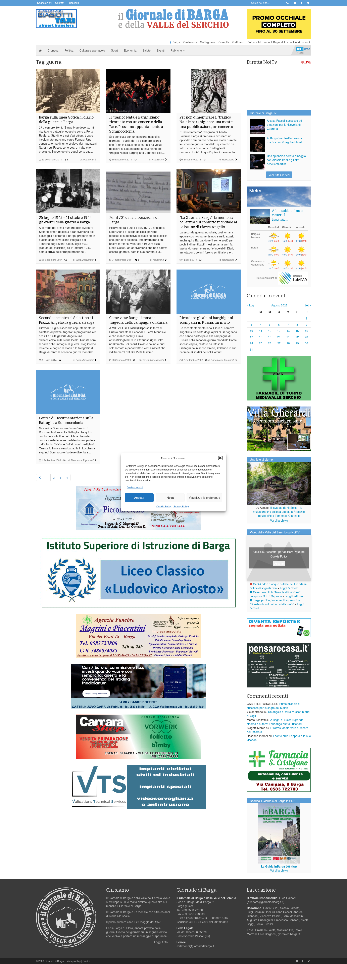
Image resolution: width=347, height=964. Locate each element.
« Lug (250, 305)
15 (297, 331)
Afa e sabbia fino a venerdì (287, 213)
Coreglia (223, 42)
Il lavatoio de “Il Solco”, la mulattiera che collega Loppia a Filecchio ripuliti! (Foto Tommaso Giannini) (279, 512)
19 (269, 337)
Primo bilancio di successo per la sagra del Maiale (273, 706)
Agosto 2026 (279, 305)
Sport (114, 50)
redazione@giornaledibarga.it (195, 946)
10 (251, 331)
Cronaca (53, 50)
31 (251, 349)
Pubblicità (73, 3)
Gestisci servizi (135, 487)
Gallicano (238, 42)
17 (251, 337)
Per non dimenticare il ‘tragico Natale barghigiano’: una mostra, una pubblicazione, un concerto (207, 122)
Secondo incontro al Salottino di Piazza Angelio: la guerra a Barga (66, 320)
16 (306, 331)
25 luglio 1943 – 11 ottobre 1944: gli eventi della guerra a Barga (65, 219)
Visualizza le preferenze (204, 498)
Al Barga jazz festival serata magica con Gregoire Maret (284, 140)
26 (269, 343)
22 (297, 337)
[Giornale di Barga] (173, 18)
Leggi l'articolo (289, 588)
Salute (147, 50)
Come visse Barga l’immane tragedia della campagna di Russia (138, 320)
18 (260, 337)
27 (279, 343)
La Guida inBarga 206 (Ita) (279, 866)
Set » (307, 305)
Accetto (279, 564)
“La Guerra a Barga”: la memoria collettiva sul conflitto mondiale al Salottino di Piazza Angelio (208, 222)
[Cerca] (287, 2)
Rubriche (176, 50)
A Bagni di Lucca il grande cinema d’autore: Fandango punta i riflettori (275, 722)
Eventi (160, 50)
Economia (130, 50)
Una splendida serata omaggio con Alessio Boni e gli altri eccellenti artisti (286, 160)
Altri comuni (302, 42)
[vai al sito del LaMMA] (293, 277)
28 (288, 343)
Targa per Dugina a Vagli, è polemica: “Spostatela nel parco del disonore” (275, 602)
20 (279, 337)
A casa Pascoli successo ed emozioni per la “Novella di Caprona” (284, 125)
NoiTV (303, 50)
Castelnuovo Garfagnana (199, 42)
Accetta (139, 498)
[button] (220, 458)
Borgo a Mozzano (258, 42)
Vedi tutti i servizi (279, 175)
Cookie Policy (163, 506)
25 (260, 343)
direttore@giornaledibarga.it (265, 902)
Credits (86, 961)
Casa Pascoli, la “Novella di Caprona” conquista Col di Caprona (275, 594)
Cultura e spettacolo (92, 50)
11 (260, 331)
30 (306, 343)
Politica (68, 50)
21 (288, 337)
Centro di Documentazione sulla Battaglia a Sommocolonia (66, 420)
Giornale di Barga (54, 961)
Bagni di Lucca (282, 42)
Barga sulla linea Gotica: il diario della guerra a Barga (66, 119)
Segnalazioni (44, 3)
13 (279, 331)
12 (269, 331)
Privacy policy (73, 961)
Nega (170, 498)
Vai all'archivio (279, 520)
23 (306, 337)
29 (297, 343)
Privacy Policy (181, 506)
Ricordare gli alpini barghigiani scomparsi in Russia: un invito (206, 320)
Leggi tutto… (280, 219)
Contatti (59, 3)
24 (251, 343)
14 (288, 331)
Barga (176, 42)
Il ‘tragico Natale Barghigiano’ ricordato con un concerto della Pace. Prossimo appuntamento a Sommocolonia (136, 124)
